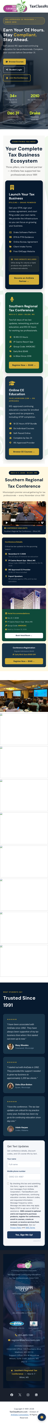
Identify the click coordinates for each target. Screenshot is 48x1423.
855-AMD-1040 (25, 1335)
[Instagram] (28, 1395)
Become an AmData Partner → (24, 280)
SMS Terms (30, 1228)
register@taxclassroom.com (25, 1340)
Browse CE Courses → (24, 451)
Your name (11, 1159)
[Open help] (42, 1417)
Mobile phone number (16, 1171)
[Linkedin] (36, 1395)
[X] (20, 1395)
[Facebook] (12, 1395)
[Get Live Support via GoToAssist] (34, 1323)
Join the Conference (18, 78)
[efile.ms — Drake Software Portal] (16, 1323)
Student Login (15, 69)
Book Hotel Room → (24, 635)
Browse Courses (16, 62)
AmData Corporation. (20, 1414)
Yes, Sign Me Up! (24, 1234)
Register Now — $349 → (24, 365)
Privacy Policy (15, 1228)
